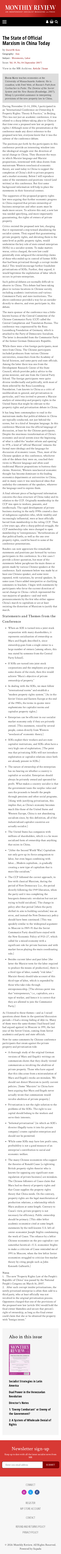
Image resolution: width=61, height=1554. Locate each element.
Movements (17, 58)
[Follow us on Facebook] (37, 1492)
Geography (7, 53)
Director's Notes (19, 1403)
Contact (30, 1518)
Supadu (37, 1549)
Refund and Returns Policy (30, 1527)
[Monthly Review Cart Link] (51, 22)
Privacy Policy (30, 1532)
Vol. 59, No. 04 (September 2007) (25, 62)
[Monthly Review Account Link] (47, 22)
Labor (27, 58)
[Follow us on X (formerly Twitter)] (30, 1492)
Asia (17, 53)
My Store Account (30, 1509)
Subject (6, 58)
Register (30, 1503)
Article (36, 68)
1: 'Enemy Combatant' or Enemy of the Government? (30, 1411)
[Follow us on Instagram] (24, 1492)
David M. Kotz (13, 49)
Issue (45, 68)
